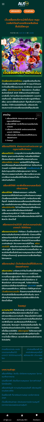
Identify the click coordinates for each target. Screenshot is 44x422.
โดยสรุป (10, 140)
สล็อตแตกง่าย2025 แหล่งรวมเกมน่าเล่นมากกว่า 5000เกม (21, 130)
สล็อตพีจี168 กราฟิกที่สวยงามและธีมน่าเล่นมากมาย (22, 125)
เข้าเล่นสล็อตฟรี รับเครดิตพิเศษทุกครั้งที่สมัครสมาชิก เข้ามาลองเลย (33, 354)
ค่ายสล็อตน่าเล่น (33, 168)
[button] (3, 4)
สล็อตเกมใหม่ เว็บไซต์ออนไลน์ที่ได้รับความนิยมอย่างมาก (22, 136)
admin (31, 33)
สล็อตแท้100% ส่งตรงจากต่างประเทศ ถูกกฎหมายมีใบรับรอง (22, 119)
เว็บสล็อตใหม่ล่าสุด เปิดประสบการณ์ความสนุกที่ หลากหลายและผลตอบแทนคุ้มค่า (20, 403)
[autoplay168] (23, 4)
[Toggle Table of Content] (37, 115)
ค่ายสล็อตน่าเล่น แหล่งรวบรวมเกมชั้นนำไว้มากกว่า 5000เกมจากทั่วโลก (12, 354)
